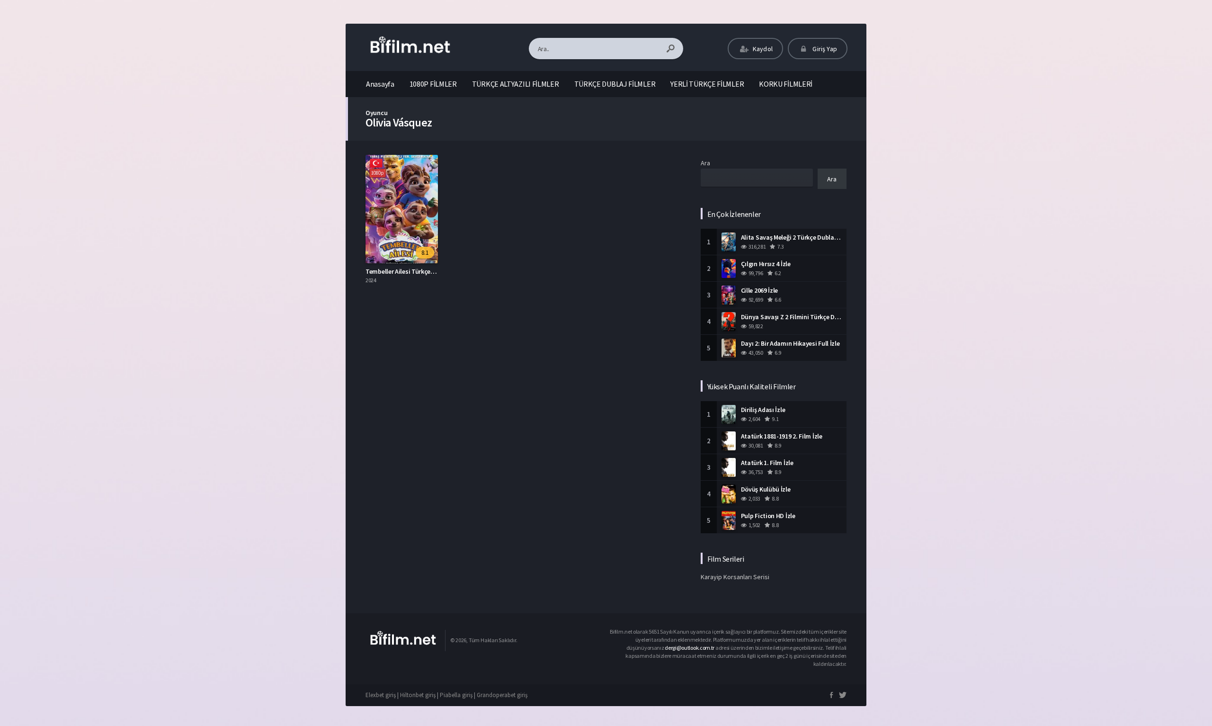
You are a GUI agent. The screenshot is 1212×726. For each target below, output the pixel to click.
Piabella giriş (456, 695)
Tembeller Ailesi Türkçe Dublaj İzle (413, 271)
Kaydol (762, 49)
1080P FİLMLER (433, 84)
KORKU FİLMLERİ (785, 84)
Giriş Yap (824, 49)
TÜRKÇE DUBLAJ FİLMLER (615, 84)
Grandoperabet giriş (502, 695)
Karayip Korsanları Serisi (735, 577)
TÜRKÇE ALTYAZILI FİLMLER (515, 84)
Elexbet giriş (380, 695)
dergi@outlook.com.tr (690, 647)
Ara (705, 163)
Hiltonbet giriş (418, 695)
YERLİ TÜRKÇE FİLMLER (707, 84)
